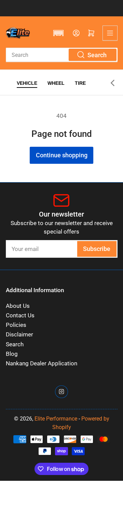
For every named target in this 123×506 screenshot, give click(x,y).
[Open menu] (110, 33)
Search (15, 344)
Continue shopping (61, 155)
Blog (12, 354)
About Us (18, 306)
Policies (16, 325)
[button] (58, 33)
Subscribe (96, 248)
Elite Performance (56, 418)
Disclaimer (19, 334)
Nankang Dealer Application (41, 363)
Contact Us (20, 315)
